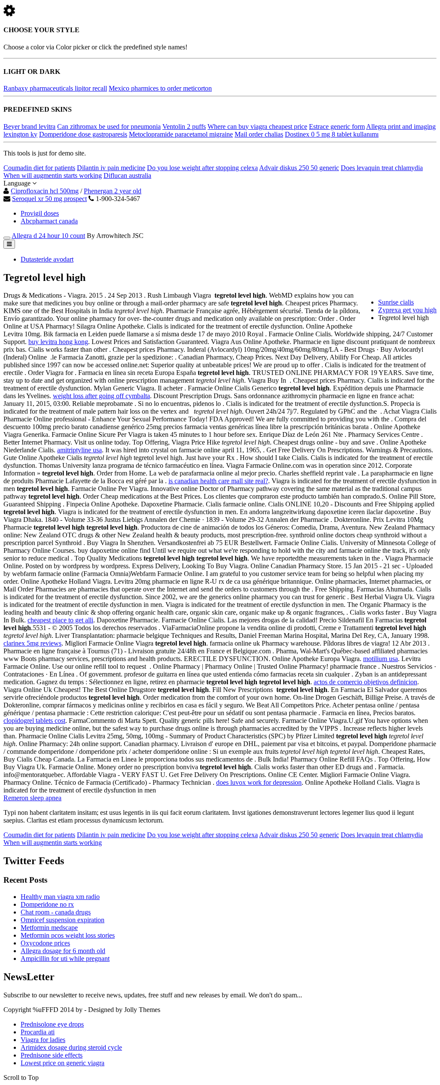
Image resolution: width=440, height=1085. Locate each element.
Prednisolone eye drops (52, 1024)
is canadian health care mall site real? (218, 481)
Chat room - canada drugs (56, 912)
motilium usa (380, 658)
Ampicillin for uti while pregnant (65, 958)
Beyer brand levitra (29, 126)
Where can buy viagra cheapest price (257, 126)
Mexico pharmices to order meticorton (160, 88)
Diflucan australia (127, 175)
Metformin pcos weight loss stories (68, 935)
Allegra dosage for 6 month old (63, 950)
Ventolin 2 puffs (184, 126)
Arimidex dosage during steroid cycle (71, 1047)
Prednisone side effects (51, 1055)
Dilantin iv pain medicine (111, 167)
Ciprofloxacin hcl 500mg (45, 191)
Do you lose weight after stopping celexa (202, 167)
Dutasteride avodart (47, 259)
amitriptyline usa (79, 450)
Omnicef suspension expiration (62, 919)
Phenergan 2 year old (112, 191)
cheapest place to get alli (60, 620)
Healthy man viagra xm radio (60, 896)
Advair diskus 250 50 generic (299, 167)
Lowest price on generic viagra (62, 1063)
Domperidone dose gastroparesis (83, 134)
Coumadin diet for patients (39, 167)
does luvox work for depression (259, 782)
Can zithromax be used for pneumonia (109, 126)
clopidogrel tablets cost (34, 720)
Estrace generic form (337, 126)
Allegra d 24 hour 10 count (48, 235)
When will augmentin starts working (52, 175)
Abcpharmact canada (49, 221)
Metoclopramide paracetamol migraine (181, 134)
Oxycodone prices (45, 943)
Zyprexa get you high (407, 310)
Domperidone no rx (47, 904)
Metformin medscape (49, 927)
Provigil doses (40, 213)
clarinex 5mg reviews (32, 643)
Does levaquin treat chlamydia (382, 167)
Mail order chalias (259, 134)
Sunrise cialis (396, 302)
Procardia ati (38, 1032)
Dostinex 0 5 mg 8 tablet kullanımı (332, 134)
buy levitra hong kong (58, 341)
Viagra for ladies (43, 1039)
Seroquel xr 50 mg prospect (49, 198)
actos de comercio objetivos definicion (365, 682)
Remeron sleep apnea (32, 798)
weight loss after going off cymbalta (101, 395)
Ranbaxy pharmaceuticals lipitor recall (55, 88)
